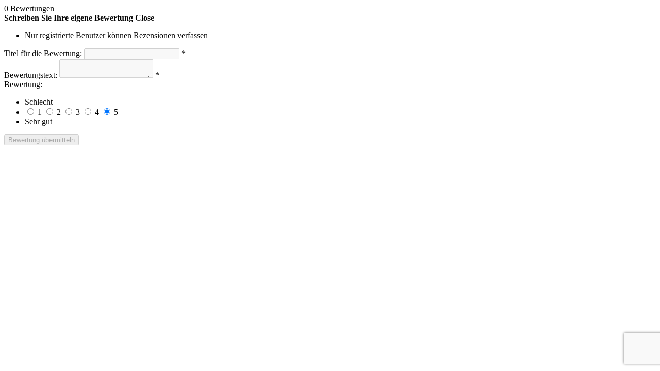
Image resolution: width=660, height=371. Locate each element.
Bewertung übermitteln (41, 140)
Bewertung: (23, 84)
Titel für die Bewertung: (43, 53)
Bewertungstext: (30, 75)
